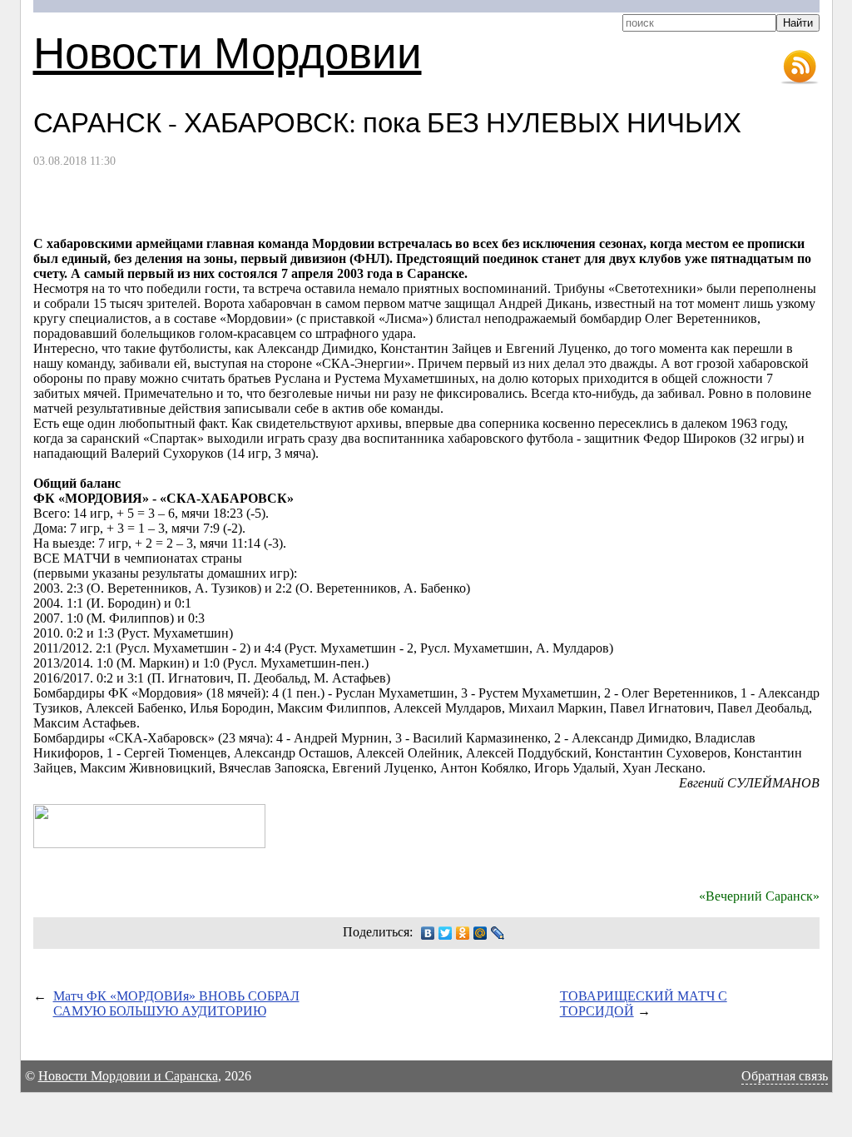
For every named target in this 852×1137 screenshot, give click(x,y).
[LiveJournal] (498, 933)
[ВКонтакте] (428, 933)
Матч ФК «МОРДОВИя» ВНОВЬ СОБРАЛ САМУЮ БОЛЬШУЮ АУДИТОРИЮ (176, 1003)
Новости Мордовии (227, 51)
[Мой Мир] (480, 933)
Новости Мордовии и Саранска (128, 1076)
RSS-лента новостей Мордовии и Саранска (800, 67)
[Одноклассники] (463, 933)
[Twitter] (445, 933)
